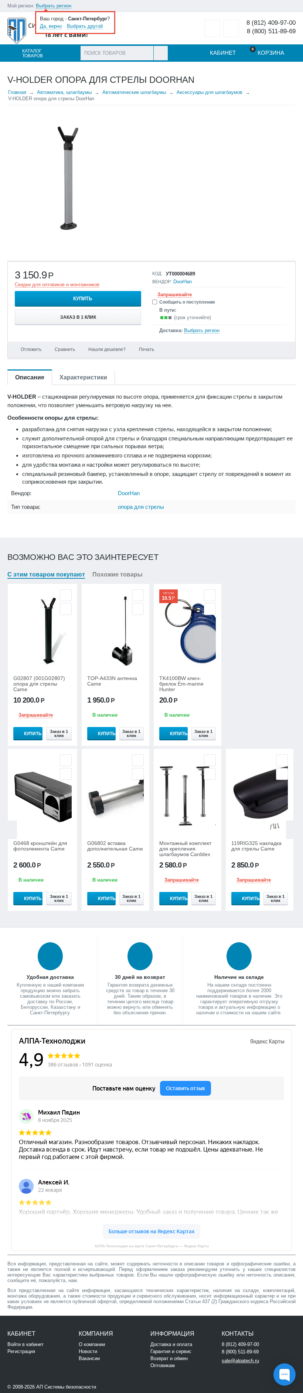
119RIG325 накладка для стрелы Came (256, 846)
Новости (88, 1351)
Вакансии (89, 1358)
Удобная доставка (50, 977)
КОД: (157, 273)
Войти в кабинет (25, 1344)
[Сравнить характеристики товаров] (231, 28)
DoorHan (182, 281)
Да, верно (51, 26)
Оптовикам (162, 1365)
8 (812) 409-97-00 (271, 23)
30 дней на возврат (140, 977)
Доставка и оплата (171, 1344)
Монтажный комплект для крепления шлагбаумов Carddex (185, 849)
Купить (82, 298)
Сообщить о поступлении (187, 302)
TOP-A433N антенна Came (112, 681)
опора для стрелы (141, 507)
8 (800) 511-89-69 (271, 31)
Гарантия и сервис (170, 1351)
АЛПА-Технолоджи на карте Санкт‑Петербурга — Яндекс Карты (152, 1246)
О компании (92, 1344)
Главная (17, 92)
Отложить (31, 349)
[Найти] (160, 53)
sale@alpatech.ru (240, 1360)
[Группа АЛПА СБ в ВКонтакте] (120, 1386)
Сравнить (65, 349)
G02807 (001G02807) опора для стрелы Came (39, 684)
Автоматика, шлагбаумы (64, 92)
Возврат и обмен (169, 1358)
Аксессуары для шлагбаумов (209, 92)
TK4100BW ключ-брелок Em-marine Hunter (181, 684)
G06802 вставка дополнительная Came (115, 846)
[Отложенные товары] (212, 28)
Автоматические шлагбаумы (134, 92)
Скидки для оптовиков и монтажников (57, 284)
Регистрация (21, 1351)
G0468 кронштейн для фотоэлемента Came (40, 846)
